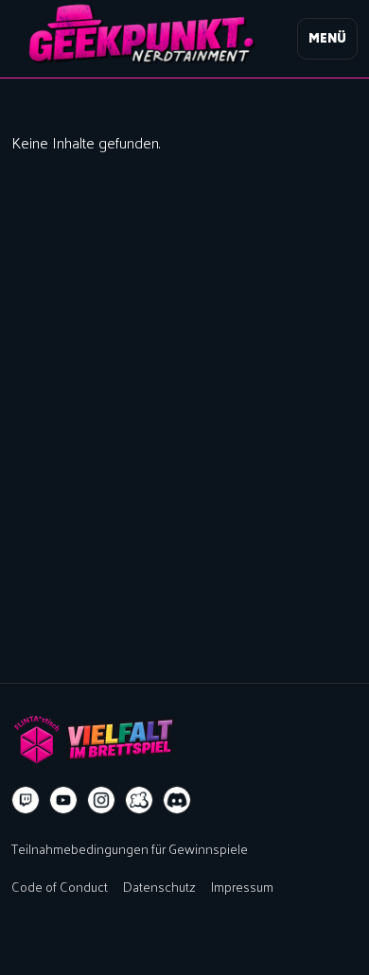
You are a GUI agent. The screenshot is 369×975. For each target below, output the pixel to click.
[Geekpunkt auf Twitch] (25, 800)
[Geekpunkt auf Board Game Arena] (139, 800)
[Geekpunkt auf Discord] (177, 800)
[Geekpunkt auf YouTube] (63, 800)
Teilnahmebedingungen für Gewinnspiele (129, 848)
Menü (327, 38)
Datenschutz (159, 886)
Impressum (242, 886)
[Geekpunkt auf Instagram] (101, 800)
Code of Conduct (59, 886)
